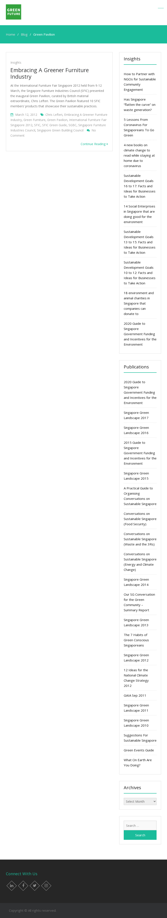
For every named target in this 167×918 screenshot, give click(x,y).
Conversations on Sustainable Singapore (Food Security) (140, 518)
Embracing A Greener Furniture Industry (49, 73)
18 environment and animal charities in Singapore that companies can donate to (139, 303)
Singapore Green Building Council (60, 130)
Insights (15, 62)
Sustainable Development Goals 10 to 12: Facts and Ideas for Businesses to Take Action (139, 272)
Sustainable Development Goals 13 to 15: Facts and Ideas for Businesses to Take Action (139, 242)
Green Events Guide (139, 750)
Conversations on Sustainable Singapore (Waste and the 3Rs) (140, 539)
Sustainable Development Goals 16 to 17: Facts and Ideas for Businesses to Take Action (139, 186)
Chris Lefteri (53, 115)
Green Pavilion (57, 120)
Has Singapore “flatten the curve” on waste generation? (139, 104)
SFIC (37, 125)
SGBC (72, 125)
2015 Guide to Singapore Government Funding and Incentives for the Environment (140, 453)
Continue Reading (93, 144)
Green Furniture (34, 120)
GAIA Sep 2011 (135, 695)
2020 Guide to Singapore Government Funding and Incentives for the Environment (140, 333)
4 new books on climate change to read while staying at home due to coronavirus (139, 155)
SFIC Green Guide (54, 125)
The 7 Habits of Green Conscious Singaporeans (136, 640)
